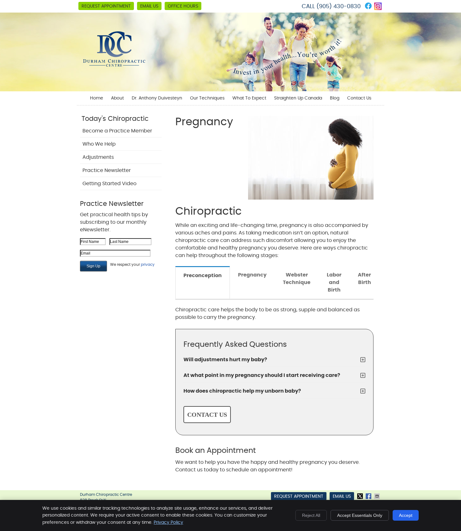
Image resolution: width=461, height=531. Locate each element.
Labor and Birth (334, 282)
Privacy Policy (168, 522)
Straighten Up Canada (298, 98)
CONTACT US (207, 414)
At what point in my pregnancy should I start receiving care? (261, 375)
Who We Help (99, 144)
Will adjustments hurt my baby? (225, 359)
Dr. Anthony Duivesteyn (157, 98)
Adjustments (98, 157)
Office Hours (183, 6)
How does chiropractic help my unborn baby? (242, 391)
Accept (405, 515)
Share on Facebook (369, 496)
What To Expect (249, 98)
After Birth (364, 278)
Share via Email (377, 496)
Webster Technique (296, 278)
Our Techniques (207, 98)
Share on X (360, 496)
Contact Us (359, 98)
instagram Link (378, 6)
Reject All (311, 515)
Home (96, 98)
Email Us (149, 6)
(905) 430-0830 (338, 6)
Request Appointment (106, 6)
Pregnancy (252, 274)
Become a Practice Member (117, 130)
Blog (334, 98)
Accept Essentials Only (359, 515)
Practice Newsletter (106, 170)
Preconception (202, 275)
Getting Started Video (109, 183)
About (117, 98)
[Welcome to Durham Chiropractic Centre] (114, 64)
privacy (148, 264)
